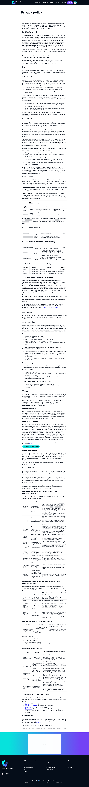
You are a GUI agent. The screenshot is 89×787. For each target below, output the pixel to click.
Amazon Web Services (31, 705)
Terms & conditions (51, 767)
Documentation (50, 765)
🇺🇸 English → (5, 774)
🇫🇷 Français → (5, 773)
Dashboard (48, 763)
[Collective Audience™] (17, 2)
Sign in (70, 2)
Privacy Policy (49, 769)
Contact (26, 771)
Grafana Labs (28, 709)
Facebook (70, 763)
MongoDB (28, 707)
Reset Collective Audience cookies (31, 446)
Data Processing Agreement (51, 307)
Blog (51, 2)
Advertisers (45, 2)
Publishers (37, 2)
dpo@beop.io (40, 722)
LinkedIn (70, 767)
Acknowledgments (28, 767)
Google (27, 704)
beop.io (31, 443)
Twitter (69, 765)
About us (64, 2)
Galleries (57, 2)
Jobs (25, 769)
